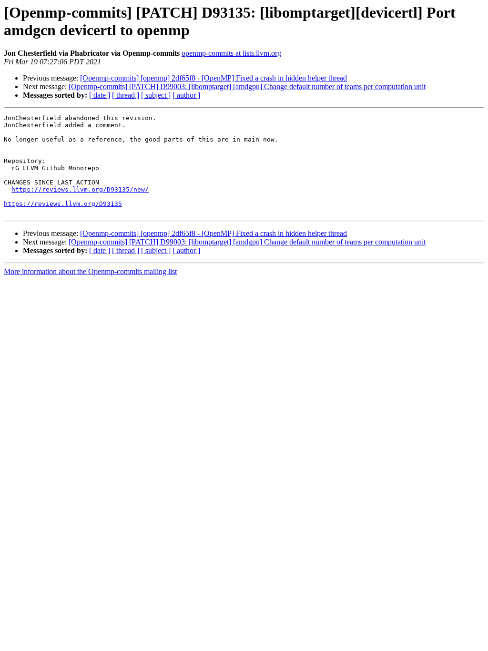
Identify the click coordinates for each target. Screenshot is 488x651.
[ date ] (99, 95)
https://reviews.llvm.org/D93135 (63, 203)
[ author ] (186, 95)
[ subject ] (156, 95)
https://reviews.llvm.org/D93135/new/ (80, 189)
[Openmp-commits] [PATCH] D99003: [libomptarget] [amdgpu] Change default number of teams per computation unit (247, 86)
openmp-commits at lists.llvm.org (231, 53)
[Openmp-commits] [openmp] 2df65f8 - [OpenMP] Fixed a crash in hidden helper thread (213, 78)
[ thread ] (125, 95)
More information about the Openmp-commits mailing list (90, 271)
